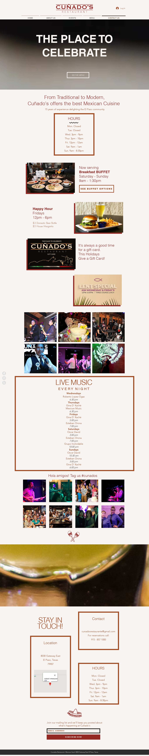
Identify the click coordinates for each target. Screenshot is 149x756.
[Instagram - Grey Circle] (4, 378)
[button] (40, 327)
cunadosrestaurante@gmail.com (98, 631)
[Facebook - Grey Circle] (4, 373)
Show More (73, 529)
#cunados (89, 475)
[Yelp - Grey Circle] (4, 383)
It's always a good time (96, 245)
